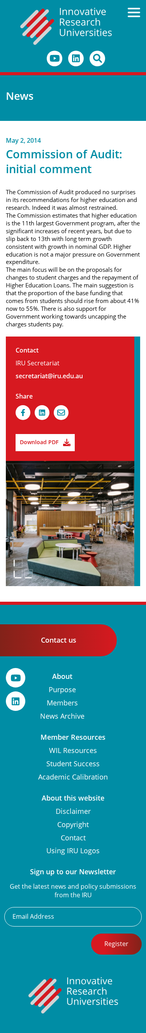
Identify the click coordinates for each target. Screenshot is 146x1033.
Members (62, 703)
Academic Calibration (73, 777)
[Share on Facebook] (23, 412)
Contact (73, 838)
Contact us (58, 640)
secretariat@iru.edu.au (49, 376)
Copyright (73, 824)
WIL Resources (73, 750)
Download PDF (39, 442)
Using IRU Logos (73, 851)
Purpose (62, 690)
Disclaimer (73, 811)
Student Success (73, 764)
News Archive (62, 716)
